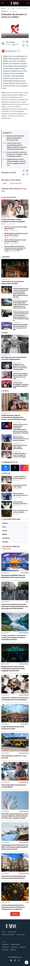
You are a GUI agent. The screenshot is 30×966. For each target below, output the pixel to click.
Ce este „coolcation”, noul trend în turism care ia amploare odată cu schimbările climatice (16, 154)
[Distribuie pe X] (27, 45)
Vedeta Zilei (13, 949)
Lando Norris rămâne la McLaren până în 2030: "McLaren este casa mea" (20, 376)
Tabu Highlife (23, 947)
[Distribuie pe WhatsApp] (23, 45)
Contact (4, 932)
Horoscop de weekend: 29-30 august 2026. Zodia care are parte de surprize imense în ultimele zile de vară (20, 304)
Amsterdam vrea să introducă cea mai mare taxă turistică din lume (13, 877)
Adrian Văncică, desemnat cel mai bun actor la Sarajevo (15, 240)
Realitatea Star (5, 947)
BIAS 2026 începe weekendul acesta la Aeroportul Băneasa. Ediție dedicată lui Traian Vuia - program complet (14, 816)
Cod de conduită (21, 934)
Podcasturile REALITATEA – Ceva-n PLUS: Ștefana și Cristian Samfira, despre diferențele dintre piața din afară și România (21, 293)
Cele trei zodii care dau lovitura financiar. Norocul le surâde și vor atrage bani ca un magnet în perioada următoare (15, 249)
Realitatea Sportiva (15, 944)
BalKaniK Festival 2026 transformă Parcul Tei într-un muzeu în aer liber (20, 327)
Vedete (3, 224)
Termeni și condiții (12, 932)
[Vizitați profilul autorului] (3, 43)
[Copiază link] (23, 41)
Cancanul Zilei (14, 947)
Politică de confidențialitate (8, 934)
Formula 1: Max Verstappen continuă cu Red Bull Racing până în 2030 (21, 385)
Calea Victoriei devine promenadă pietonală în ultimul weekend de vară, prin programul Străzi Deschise (16, 146)
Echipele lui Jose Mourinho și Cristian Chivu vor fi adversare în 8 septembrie (20, 367)
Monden (6, 243)
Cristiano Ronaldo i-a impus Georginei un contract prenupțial (13, 221)
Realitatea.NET (5, 944)
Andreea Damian (24, 633)
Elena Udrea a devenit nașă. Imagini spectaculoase (20, 446)
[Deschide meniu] (2, 3)
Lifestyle (12, 8)
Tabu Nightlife (5, 949)
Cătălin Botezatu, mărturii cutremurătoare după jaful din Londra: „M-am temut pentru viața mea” (13, 418)
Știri (8, 8)
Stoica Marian (25, 572)
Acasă (4, 8)
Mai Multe (15, 914)
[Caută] (27, 3)
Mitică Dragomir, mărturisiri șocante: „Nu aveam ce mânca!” (16, 234)
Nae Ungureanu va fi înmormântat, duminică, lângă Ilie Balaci (14, 358)
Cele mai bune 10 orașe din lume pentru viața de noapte (12, 283)
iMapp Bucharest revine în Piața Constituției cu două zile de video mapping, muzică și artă (16, 162)
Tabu (12, 42)
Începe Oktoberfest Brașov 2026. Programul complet (12, 728)
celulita (4, 183)
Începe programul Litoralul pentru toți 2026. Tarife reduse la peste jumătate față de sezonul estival (14, 847)
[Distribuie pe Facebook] (27, 41)
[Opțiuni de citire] (26, 962)
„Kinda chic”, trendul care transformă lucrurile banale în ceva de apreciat (14, 699)
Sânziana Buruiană (15, 183)
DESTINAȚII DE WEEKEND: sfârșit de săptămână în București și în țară (15, 138)
